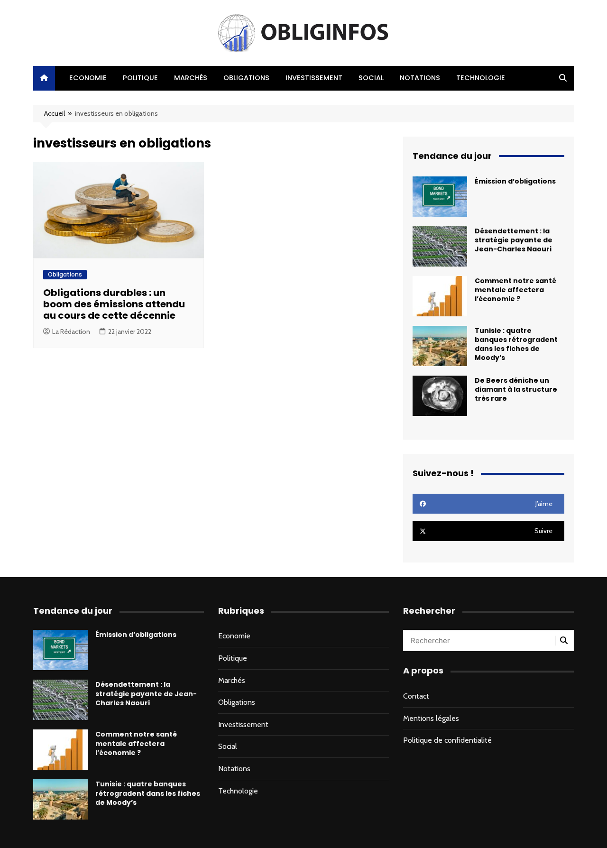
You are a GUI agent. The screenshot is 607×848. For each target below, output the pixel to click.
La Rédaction (71, 331)
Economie (88, 78)
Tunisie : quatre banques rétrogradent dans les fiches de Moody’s (516, 344)
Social (371, 78)
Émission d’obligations (515, 181)
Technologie (480, 78)
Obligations (246, 78)
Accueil (54, 113)
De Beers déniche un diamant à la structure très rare (516, 389)
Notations (420, 78)
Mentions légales (431, 718)
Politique (140, 78)
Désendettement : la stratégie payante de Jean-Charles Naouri (513, 240)
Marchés (190, 78)
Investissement (313, 78)
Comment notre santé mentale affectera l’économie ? (515, 290)
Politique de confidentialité (447, 740)
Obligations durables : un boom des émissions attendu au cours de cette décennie (114, 304)
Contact (416, 696)
